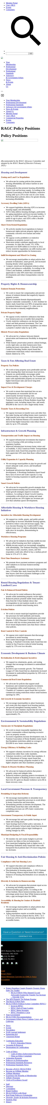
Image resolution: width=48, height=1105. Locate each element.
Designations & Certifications (17, 1047)
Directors (9, 1086)
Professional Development (11, 68)
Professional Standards (10, 72)
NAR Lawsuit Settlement (16, 1032)
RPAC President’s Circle (20, 1013)
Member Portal (11, 3)
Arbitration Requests (14, 1058)
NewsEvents (9, 81)
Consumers (10, 10)
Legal (3, 971)
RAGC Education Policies (21, 1043)
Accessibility (5, 980)
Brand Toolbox (12, 1091)
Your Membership (11, 63)
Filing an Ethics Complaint (21, 1056)
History (9, 1102)
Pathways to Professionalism (17, 1060)
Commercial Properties (15, 118)
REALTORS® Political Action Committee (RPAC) (26, 1004)
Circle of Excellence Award (16, 1080)
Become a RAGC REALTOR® (18, 1069)
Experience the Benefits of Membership (21, 1076)
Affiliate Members (13, 1073)
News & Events (12, 109)
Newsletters (10, 1030)
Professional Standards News (17, 1065)
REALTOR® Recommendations (19, 1017)
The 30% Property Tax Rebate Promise (21, 999)
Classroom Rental (13, 1037)
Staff (8, 1084)
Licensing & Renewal (14, 1045)
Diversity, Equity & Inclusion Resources (21, 1097)
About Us (10, 111)
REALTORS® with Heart (16, 1093)
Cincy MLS (10, 5)
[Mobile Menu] (2, 91)
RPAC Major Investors (20, 1010)
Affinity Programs (13, 1078)
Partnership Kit (12, 1034)
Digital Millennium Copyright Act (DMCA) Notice (19, 977)
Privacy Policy (6, 974)
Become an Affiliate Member (17, 1071)
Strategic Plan (11, 1100)
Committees (10, 1089)
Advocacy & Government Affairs (19, 107)
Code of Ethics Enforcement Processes (26, 1054)
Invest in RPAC (17, 1006)
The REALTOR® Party (15, 1001)
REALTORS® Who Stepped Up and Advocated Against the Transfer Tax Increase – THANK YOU (28, 995)
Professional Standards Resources (19, 1063)
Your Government (13, 1015)
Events (8, 7)
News (8, 1026)
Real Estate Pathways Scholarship (19, 1095)
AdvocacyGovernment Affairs (14, 76)
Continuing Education (14, 1041)
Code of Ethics (11, 1052)
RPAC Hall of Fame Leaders (22, 1008)
